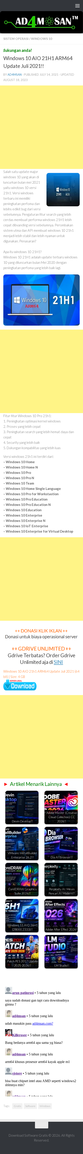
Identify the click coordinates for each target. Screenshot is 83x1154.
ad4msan (15, 74)
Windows (45, 1106)
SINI (58, 662)
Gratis (17, 1106)
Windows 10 (41, 39)
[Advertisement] (41, 127)
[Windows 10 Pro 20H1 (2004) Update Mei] (20, 689)
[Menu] (77, 5)
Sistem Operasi (16, 39)
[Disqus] (41, 1040)
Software (30, 1106)
